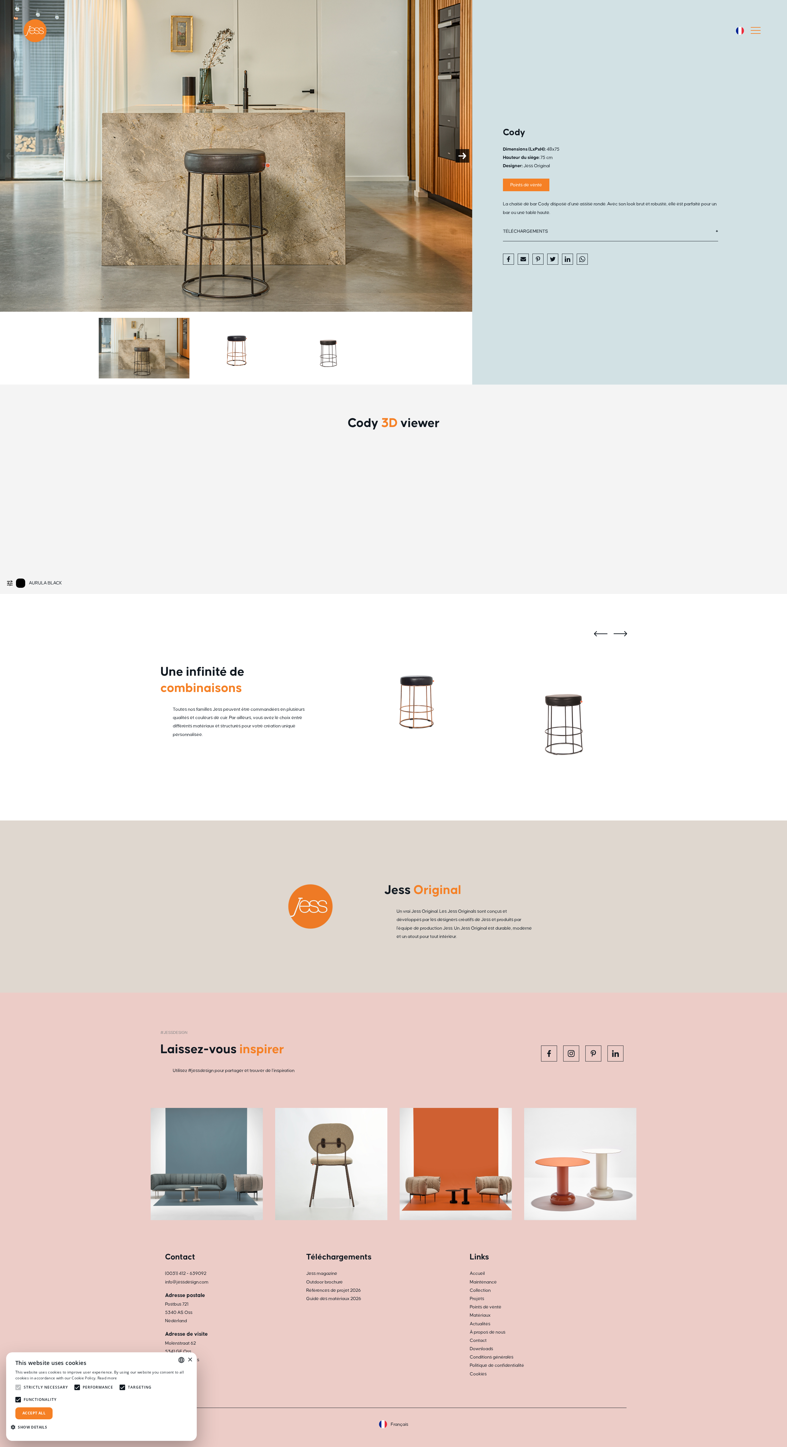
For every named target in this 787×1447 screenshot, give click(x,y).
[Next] (462, 156)
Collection (480, 1290)
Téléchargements (525, 231)
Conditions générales (491, 1357)
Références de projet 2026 (333, 1290)
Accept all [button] (33, 1413)
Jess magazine (321, 1273)
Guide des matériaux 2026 (333, 1298)
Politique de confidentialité (497, 1365)
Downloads (481, 1348)
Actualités (480, 1324)
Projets (477, 1298)
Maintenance (483, 1282)
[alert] (101, 1396)
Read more (107, 1378)
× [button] (190, 1360)
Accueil (477, 1273)
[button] (31, 1427)
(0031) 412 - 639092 (185, 1273)
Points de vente (526, 185)
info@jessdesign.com (186, 1282)
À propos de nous (487, 1332)
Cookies (478, 1374)
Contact (478, 1340)
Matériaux (480, 1315)
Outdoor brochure (324, 1282)
